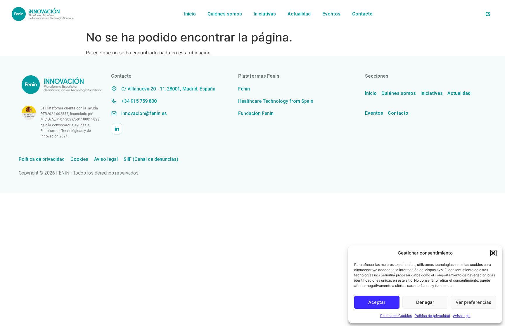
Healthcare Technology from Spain (275, 101)
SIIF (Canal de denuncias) (151, 159)
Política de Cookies (396, 315)
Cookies (79, 159)
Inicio (190, 14)
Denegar (425, 302)
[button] (493, 253)
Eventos (331, 14)
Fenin (244, 89)
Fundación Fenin (256, 113)
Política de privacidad (432, 315)
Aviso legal (462, 315)
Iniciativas (265, 14)
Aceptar (376, 302)
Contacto (362, 14)
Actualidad (299, 14)
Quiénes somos (224, 14)
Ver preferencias (473, 302)
